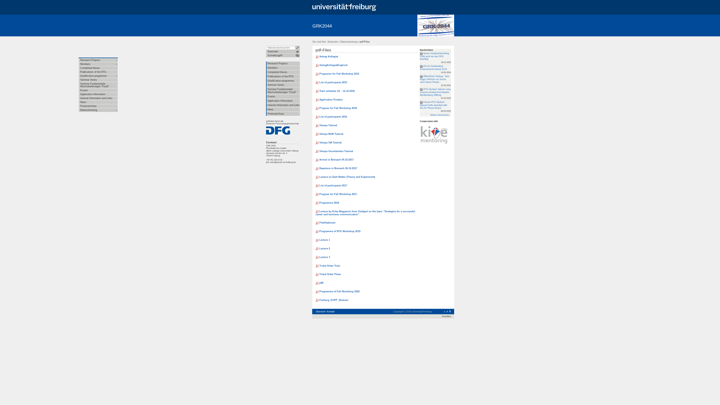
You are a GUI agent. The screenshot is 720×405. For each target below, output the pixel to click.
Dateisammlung (348, 41)
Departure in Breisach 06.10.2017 (338, 168)
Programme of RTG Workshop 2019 (339, 231)
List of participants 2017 (333, 185)
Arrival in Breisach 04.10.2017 (336, 159)
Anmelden (446, 316)
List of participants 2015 (333, 82)
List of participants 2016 (333, 116)
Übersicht (321, 311)
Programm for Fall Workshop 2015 (339, 73)
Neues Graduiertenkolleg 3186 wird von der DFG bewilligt (435, 57)
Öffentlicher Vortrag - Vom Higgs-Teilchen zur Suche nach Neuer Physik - (435, 80)
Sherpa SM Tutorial (330, 142)
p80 (321, 282)
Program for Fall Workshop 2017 (338, 194)
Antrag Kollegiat (328, 56)
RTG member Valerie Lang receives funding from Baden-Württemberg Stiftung (435, 93)
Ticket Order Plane (330, 274)
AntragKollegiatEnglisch (333, 65)
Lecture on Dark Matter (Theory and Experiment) (347, 177)
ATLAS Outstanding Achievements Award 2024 (435, 69)
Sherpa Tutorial (328, 125)
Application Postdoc (331, 99)
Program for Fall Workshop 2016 (338, 108)
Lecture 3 (324, 257)
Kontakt (330, 311)
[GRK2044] (435, 25)
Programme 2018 (329, 202)
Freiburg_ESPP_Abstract (333, 300)
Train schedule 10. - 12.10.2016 (337, 91)
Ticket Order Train (329, 265)
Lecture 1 (324, 239)
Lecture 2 (324, 248)
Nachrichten (426, 50)
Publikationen (327, 222)
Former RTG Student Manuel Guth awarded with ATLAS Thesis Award (435, 106)
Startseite (332, 41)
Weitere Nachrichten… (440, 115)
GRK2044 (322, 25)
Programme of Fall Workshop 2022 (339, 291)
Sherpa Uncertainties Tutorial (336, 151)
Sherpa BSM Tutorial (331, 134)
